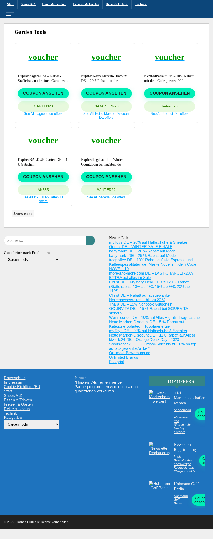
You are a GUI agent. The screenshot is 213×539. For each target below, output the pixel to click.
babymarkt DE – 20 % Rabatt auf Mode (142, 251)
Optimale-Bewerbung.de (129, 353)
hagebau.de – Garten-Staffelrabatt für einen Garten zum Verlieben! (43, 80)
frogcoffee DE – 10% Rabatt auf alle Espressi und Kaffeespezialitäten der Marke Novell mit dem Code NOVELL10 (152, 264)
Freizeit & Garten (86, 4)
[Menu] (10, 16)
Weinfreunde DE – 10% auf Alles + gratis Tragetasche (154, 317)
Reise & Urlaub (117, 4)
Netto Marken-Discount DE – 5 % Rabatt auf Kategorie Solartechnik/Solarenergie (146, 324)
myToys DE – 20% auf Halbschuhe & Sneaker (148, 242)
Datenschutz (14, 378)
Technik (141, 4)
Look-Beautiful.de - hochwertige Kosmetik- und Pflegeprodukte (184, 464)
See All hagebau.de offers (43, 114)
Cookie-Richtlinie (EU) (23, 386)
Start (10, 4)
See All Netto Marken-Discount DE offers (106, 115)
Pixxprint (116, 361)
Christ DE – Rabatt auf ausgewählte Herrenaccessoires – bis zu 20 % (139, 297)
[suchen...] (90, 240)
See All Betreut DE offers (170, 114)
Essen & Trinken (54, 4)
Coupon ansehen (43, 93)
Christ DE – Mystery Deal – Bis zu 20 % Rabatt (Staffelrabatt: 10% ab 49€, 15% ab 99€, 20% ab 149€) (149, 286)
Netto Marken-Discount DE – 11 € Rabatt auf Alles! (152, 335)
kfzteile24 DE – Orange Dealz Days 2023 (144, 339)
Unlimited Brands (123, 357)
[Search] (203, 16)
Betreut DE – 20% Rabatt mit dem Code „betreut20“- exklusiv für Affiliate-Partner (169, 80)
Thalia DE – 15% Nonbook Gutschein (140, 304)
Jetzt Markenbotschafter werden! (189, 397)
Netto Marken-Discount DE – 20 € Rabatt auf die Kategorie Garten (104, 80)
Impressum (13, 382)
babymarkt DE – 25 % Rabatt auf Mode (142, 255)
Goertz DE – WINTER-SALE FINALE (140, 246)
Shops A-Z (28, 4)
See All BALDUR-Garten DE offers (43, 199)
